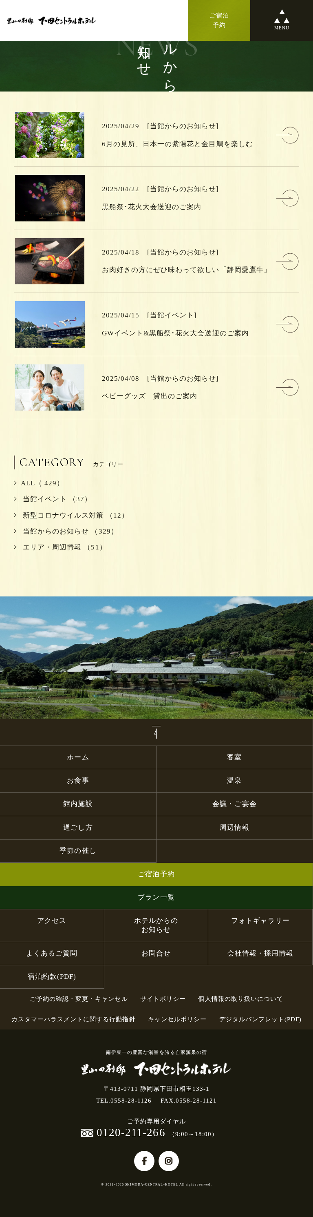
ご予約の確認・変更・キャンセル (79, 998)
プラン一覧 (156, 897)
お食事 (78, 780)
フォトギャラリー (260, 920)
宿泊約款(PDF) (52, 976)
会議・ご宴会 (234, 804)
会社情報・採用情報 (260, 953)
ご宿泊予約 (156, 874)
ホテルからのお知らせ (156, 925)
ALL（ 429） (42, 483)
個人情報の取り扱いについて (240, 998)
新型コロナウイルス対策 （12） (75, 515)
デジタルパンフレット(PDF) (260, 1019)
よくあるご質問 (51, 953)
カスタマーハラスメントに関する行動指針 (73, 1019)
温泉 (234, 780)
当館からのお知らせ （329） (69, 531)
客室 (234, 757)
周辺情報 (234, 827)
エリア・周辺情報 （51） (64, 547)
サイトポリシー (163, 998)
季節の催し (78, 851)
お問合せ (156, 953)
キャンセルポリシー (177, 1019)
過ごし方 (78, 827)
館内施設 (81, 804)
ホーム (78, 757)
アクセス (51, 920)
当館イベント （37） (56, 499)
